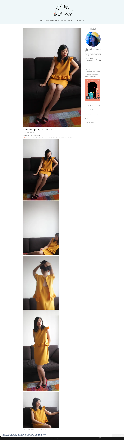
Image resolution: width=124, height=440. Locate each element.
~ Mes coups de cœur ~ (90, 76)
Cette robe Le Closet (27, 137)
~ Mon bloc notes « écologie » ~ (92, 74)
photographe (88, 53)
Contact (78, 20)
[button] (92, 90)
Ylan (89, 122)
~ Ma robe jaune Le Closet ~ (37, 130)
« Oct (86, 118)
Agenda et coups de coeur (52, 20)
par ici (44, 429)
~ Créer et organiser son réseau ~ (92, 66)
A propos (70, 20)
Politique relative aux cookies (35, 435)
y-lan (26, 132)
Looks (34, 132)
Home (41, 20)
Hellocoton (92, 122)
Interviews (64, 20)
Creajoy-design (55, 438)
